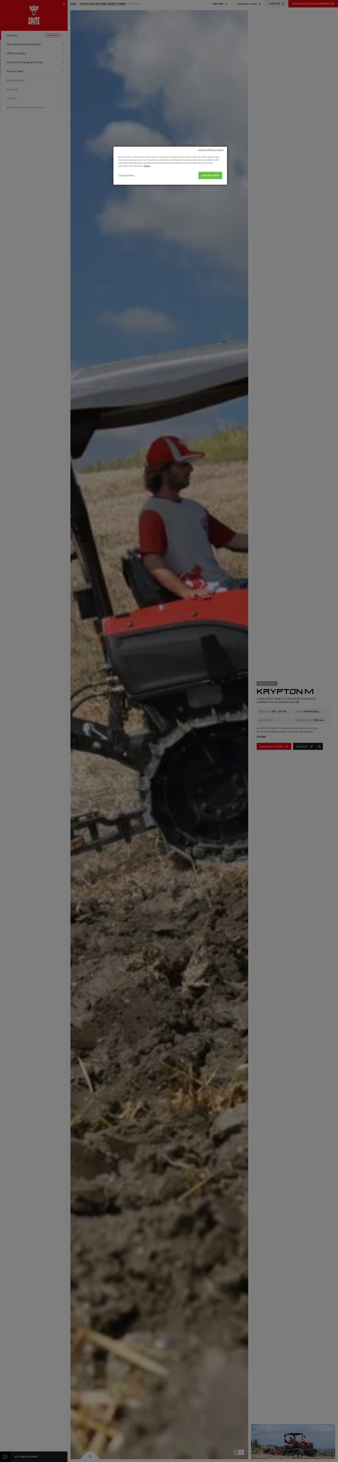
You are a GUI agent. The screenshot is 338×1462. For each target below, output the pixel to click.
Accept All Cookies (210, 175)
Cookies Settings (126, 175)
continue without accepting (211, 150)
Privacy (147, 166)
